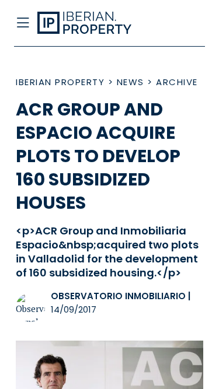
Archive (177, 82)
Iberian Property (60, 82)
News (130, 82)
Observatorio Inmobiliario (118, 296)
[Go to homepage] (89, 23)
